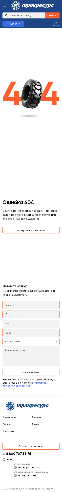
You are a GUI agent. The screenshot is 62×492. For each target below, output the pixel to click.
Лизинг (36, 424)
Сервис (6, 424)
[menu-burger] (4, 6)
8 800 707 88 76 (18, 453)
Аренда (36, 417)
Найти (52, 15)
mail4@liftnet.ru (28, 467)
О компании (9, 417)
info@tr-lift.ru (27, 475)
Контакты (8, 431)
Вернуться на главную (31, 230)
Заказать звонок (31, 446)
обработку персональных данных (25, 384)
